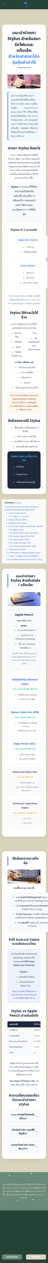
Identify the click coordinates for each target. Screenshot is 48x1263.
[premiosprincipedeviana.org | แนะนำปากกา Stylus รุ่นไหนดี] (25, 4)
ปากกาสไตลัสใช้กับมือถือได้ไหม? (24, 1117)
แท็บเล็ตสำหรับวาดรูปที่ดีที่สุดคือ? (24, 1132)
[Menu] (3, 4)
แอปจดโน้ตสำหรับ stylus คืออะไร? (24, 1147)
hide (18, 503)
